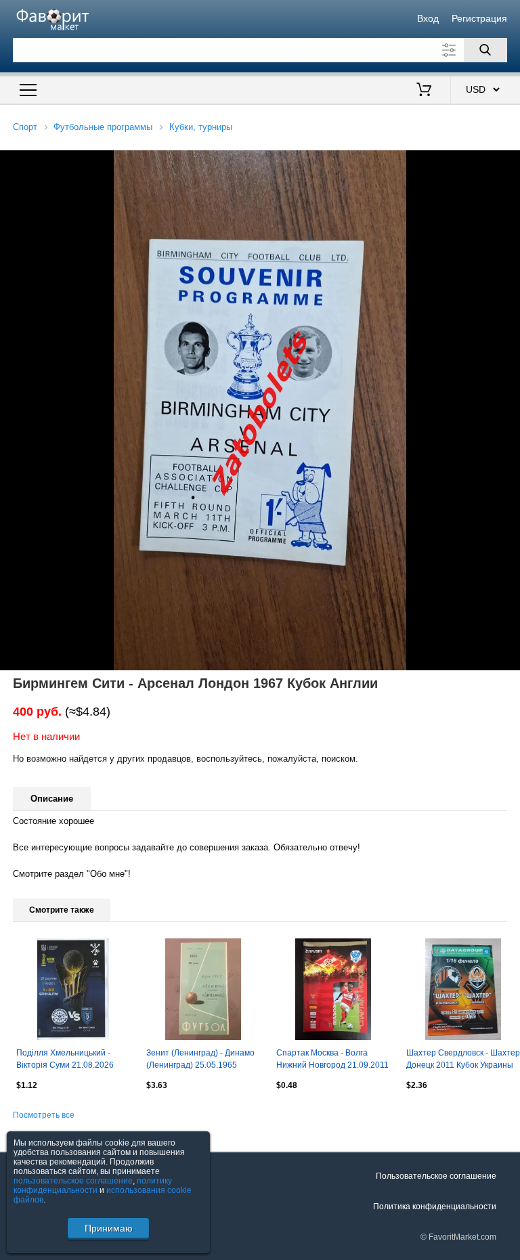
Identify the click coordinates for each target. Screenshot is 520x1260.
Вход (428, 18)
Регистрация (479, 18)
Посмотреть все (43, 1115)
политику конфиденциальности (93, 1185)
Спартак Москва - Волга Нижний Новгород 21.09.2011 (332, 1059)
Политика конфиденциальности (434, 1206)
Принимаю (109, 1228)
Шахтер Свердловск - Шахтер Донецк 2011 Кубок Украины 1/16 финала (463, 1060)
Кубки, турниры (200, 127)
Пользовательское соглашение (436, 1176)
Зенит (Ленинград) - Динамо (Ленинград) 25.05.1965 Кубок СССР (200, 1060)
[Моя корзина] (424, 91)
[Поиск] (485, 50)
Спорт (25, 127)
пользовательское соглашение (73, 1181)
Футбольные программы (102, 127)
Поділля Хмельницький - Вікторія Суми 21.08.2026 (65, 1059)
